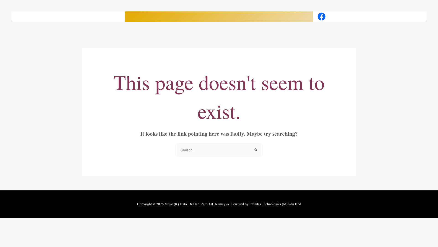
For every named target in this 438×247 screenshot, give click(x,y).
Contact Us (301, 16)
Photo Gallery (223, 16)
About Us (152, 16)
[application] (161, 16)
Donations (274, 16)
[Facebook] (322, 17)
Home (133, 16)
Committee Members (186, 16)
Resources (247, 16)
